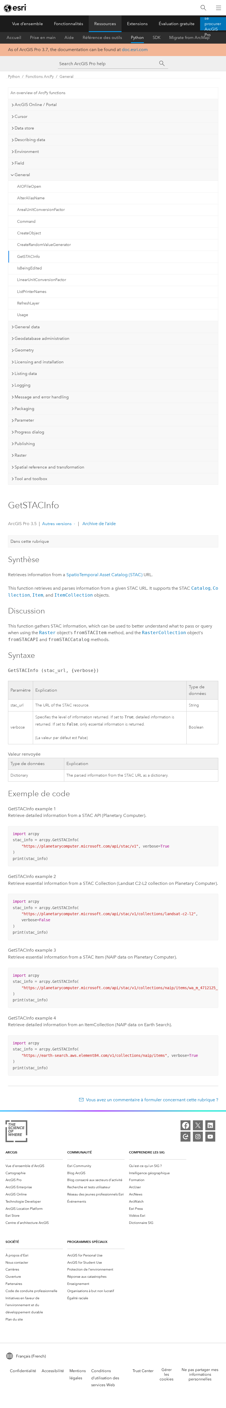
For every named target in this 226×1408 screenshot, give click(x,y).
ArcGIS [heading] (11, 1152)
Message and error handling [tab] (42, 397)
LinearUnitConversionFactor (41, 279)
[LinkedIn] (210, 1125)
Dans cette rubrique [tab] (29, 541)
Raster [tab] (20, 455)
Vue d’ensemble (27, 23)
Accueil (14, 37)
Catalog (201, 588)
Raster (47, 632)
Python (137, 37)
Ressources (105, 23)
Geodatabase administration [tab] (42, 338)
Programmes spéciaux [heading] (87, 1242)
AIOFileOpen (29, 186)
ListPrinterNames (31, 291)
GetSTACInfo (28, 256)
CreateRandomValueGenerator (44, 244)
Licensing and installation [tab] (39, 361)
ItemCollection (73, 595)
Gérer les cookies (166, 1374)
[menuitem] (34, 1165)
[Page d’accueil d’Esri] (15, 8)
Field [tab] (19, 163)
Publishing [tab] (25, 443)
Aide (69, 37)
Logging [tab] (22, 385)
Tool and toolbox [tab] (31, 478)
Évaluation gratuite (177, 23)
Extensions (137, 23)
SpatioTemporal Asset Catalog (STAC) (104, 574)
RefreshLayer (28, 303)
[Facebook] (185, 1125)
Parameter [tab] (24, 420)
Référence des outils (102, 37)
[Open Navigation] (218, 7)
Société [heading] (12, 1242)
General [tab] (22, 174)
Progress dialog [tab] (29, 432)
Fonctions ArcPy (40, 76)
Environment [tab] (27, 151)
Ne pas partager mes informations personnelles (200, 1374)
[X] (198, 1125)
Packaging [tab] (24, 408)
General (67, 76)
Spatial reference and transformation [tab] (49, 467)
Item (37, 595)
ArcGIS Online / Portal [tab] (36, 104)
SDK (156, 37)
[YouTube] (210, 1137)
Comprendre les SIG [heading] (147, 1152)
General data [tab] (27, 326)
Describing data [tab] (30, 139)
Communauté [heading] (79, 1152)
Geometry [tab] (24, 350)
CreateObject (29, 233)
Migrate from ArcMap (189, 37)
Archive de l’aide (98, 523)
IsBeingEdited (29, 268)
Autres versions (57, 523)
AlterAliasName (31, 198)
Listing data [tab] (26, 373)
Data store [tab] (24, 128)
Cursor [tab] (21, 116)
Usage (22, 315)
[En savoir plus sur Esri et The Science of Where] (16, 1132)
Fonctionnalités (68, 23)
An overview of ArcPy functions (37, 93)
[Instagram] (198, 1137)
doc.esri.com (135, 49)
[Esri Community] (185, 1137)
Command (26, 221)
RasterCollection (164, 632)
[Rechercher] (203, 7)
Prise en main (43, 37)
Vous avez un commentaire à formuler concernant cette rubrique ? (152, 1099)
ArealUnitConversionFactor (41, 209)
